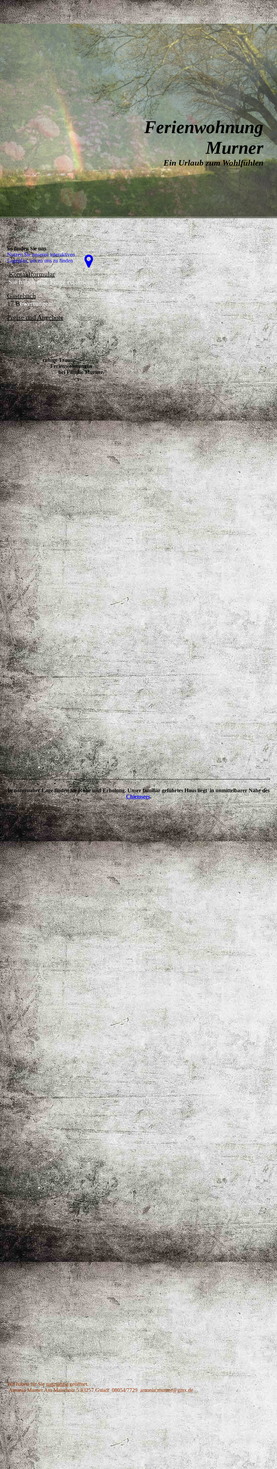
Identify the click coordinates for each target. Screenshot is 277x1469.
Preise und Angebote (35, 317)
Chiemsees (138, 796)
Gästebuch (21, 295)
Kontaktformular (32, 274)
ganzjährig (57, 1384)
